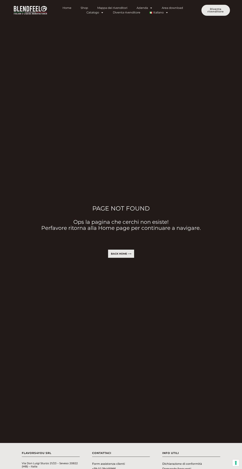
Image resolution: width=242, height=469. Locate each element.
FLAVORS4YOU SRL (36, 453)
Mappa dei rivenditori (112, 8)
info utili (170, 453)
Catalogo (92, 12)
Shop (84, 8)
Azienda (142, 8)
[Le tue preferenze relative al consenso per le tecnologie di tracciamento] (235, 462)
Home (67, 8)
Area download (172, 8)
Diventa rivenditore (126, 12)
